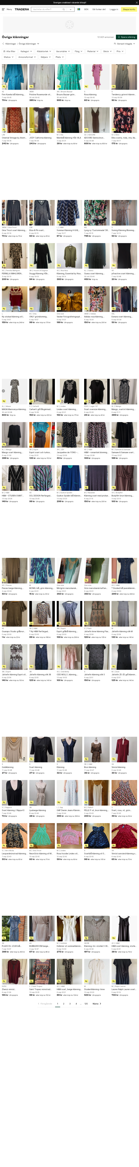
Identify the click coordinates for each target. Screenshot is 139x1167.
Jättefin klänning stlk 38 (40, 674)
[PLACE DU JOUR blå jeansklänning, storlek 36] (14, 928)
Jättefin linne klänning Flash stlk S (96, 631)
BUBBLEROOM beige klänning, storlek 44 (38, 946)
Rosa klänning (90, 94)
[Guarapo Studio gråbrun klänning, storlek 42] (14, 614)
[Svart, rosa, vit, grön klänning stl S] (124, 793)
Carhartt (35, 406)
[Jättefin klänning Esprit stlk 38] (14, 657)
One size (60, 314)
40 (113, 271)
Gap (61, 807)
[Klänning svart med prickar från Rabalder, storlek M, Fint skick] (97, 478)
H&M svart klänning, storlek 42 (124, 946)
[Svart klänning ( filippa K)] (14, 793)
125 (86, 1004)
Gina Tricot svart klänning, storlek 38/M (14, 230)
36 (30, 628)
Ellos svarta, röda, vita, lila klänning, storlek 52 (123, 138)
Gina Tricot (12, 227)
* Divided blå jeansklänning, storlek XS (124, 588)
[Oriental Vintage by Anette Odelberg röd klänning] (14, 120)
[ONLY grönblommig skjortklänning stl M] (42, 299)
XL (85, 271)
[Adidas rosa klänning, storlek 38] (97, 299)
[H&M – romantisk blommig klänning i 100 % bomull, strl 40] (97, 435)
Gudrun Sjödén (66, 493)
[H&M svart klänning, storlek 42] (124, 928)
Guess (90, 271)
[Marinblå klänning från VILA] (69, 120)
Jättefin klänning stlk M (122, 631)
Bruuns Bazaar (66, 92)
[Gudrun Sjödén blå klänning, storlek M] (69, 478)
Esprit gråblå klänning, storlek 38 (67, 631)
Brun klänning (90, 767)
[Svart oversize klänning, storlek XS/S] (97, 391)
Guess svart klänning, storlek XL (93, 273)
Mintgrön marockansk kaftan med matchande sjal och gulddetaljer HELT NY (69, 588)
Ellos (117, 135)
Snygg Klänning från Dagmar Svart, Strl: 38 (39, 273)
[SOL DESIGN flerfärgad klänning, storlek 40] (42, 478)
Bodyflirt (119, 493)
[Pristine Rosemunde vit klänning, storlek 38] (42, 77)
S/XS (86, 406)
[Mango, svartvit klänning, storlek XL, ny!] (124, 391)
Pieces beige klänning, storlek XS (12, 588)
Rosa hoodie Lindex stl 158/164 (67, 853)
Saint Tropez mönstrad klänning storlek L (39, 989)
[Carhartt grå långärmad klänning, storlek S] (42, 391)
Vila (61, 135)
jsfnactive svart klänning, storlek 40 (123, 273)
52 (112, 135)
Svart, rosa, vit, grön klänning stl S (121, 810)
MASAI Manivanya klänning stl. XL (14, 409)
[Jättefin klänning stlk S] (97, 657)
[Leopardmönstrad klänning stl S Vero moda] (14, 836)
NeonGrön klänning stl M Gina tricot (40, 853)
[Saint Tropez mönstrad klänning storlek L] (42, 971)
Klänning (60, 767)
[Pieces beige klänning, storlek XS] (14, 570)
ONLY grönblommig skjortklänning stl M (38, 316)
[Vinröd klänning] (124, 749)
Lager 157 (94, 406)
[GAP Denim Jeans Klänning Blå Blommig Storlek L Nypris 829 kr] (69, 793)
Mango (118, 406)
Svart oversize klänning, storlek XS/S (95, 409)
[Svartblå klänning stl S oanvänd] (97, 836)
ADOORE (91, 135)
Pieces (9, 585)
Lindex (63, 406)
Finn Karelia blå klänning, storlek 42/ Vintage (13, 94)
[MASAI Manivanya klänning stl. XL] (14, 391)
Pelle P (90, 807)
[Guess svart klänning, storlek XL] (97, 256)
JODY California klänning (40, 138)
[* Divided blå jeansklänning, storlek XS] (124, 570)
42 (3, 92)
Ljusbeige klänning (37, 810)
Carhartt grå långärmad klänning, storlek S (39, 409)
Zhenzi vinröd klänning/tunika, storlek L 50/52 (13, 989)
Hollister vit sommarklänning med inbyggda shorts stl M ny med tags (69, 946)
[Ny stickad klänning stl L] (14, 299)
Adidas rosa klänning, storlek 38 (93, 316)
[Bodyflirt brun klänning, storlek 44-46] (124, 478)
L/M (3, 135)
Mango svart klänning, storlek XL (12, 452)
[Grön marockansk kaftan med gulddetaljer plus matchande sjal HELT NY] (97, 570)
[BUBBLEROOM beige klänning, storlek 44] (42, 928)
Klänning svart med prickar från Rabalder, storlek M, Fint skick (96, 495)
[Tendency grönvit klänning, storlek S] (124, 77)
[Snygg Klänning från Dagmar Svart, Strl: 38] (42, 256)
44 (113, 493)
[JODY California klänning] (42, 120)
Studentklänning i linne (94, 989)
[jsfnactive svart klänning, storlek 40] (124, 256)
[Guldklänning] (14, 749)
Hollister (63, 943)
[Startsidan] (22, 9)
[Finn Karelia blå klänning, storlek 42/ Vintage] (14, 77)
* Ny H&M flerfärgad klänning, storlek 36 (38, 631)
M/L (85, 227)
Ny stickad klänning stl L (12, 316)
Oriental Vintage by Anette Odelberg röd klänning (14, 138)
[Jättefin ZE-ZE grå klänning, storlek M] (124, 657)
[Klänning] (69, 749)
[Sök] (64, 9)
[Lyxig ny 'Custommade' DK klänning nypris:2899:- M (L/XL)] (97, 213)
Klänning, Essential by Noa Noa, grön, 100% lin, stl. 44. (69, 273)
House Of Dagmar (41, 271)
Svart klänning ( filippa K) (13, 810)
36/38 (86, 943)
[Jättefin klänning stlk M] (124, 614)
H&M (62, 227)
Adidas (93, 314)
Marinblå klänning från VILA (69, 138)
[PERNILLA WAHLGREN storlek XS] (14, 256)
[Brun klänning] (97, 749)
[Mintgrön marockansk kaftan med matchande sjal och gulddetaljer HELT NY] (69, 570)
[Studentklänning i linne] (97, 971)
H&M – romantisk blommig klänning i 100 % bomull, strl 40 (96, 452)
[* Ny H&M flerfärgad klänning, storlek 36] (42, 614)
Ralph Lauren (120, 986)
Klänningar (10, 44)
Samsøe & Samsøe (122, 450)
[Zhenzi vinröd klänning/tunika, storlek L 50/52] (14, 971)
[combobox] (49, 9)
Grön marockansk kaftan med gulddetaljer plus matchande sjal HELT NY (95, 588)
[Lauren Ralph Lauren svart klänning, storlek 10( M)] (124, 971)
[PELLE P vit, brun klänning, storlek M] (97, 793)
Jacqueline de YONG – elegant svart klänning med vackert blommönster (69, 452)
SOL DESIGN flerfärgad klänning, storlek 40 (39, 495)
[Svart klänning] (42, 749)
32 (85, 135)
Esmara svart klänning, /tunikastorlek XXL (122, 316)
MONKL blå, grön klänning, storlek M (41, 588)
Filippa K (8, 807)
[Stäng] (137, 2)
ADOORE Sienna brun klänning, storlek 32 (93, 138)
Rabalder (91, 493)
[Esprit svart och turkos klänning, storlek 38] (42, 435)
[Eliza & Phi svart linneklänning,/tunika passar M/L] (42, 213)
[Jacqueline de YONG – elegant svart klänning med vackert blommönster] (69, 435)
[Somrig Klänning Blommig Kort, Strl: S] (124, 213)
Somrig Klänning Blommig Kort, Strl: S (123, 230)
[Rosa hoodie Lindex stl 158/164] (69, 836)
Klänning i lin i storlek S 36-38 (96, 946)
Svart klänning (35, 767)
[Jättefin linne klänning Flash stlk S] (97, 614)
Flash (89, 628)
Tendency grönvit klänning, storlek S (124, 94)
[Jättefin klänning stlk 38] (42, 657)
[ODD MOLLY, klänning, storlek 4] (69, 657)
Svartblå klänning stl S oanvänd (94, 853)
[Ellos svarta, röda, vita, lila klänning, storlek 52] (124, 120)
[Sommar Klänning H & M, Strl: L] (69, 213)
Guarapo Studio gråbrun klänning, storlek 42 (13, 631)
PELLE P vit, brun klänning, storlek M (96, 810)
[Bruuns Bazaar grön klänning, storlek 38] (69, 77)
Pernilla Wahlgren (13, 271)
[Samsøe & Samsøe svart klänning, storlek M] (124, 435)
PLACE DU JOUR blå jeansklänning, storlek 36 (13, 946)
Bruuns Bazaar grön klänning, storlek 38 (65, 94)
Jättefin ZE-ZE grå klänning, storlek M (124, 674)
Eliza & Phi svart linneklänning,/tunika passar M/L (41, 230)
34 (58, 450)
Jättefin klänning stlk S (94, 674)
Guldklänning (7, 767)
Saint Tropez (37, 986)
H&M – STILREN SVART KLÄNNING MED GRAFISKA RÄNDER (14, 495)
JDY (62, 450)
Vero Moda (9, 851)
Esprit (36, 450)
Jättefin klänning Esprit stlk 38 (14, 674)
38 (58, 92)
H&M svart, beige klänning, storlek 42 (69, 989)
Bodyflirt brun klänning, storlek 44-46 (122, 495)
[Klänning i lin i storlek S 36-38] (97, 928)
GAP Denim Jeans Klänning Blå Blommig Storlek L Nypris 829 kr (69, 810)
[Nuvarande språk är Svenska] (78, 9)
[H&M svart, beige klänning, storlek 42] (69, 971)
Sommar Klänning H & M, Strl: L (67, 230)
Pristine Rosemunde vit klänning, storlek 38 (39, 94)
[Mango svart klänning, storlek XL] (14, 435)
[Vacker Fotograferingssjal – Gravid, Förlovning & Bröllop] (69, 299)
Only (35, 314)
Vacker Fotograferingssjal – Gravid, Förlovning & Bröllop (69, 316)
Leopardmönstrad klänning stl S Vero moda (14, 853)
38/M (31, 92)
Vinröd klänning (118, 767)
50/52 (4, 986)
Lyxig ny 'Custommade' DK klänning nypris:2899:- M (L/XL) (96, 230)
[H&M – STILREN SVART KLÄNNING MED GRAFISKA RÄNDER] (14, 478)
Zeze (117, 672)
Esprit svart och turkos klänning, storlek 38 (39, 452)
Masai (8, 406)
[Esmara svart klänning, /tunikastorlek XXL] (124, 299)
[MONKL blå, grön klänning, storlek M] (42, 570)
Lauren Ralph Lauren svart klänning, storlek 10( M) (123, 989)
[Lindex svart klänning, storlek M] (69, 391)
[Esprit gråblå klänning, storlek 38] (69, 614)
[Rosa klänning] (97, 77)
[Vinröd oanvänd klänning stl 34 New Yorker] (124, 836)
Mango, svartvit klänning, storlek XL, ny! (123, 409)
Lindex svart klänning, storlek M (66, 409)
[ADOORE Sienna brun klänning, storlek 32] (97, 120)
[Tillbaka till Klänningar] (3, 44)
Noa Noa (64, 271)
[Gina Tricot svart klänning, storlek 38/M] (14, 213)
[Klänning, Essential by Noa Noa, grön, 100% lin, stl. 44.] (69, 256)
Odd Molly (65, 672)
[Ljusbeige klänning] (42, 793)
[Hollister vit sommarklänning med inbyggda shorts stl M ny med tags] (69, 928)
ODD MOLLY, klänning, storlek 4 (67, 674)
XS (3, 271)
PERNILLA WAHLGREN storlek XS (11, 273)
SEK (86, 9)
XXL (113, 314)
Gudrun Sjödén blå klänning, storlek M (69, 495)
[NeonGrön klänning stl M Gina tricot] (42, 836)
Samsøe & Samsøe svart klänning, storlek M (122, 452)
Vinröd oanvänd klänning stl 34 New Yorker (124, 853)
